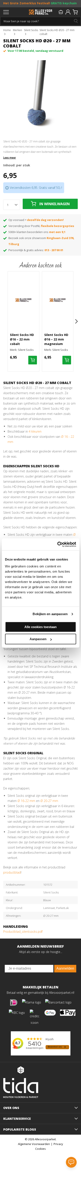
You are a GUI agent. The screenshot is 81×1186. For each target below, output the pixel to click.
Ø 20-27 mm (49, 801)
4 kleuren (35, 431)
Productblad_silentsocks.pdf (23, 931)
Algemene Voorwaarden (34, 1144)
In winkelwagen (54, 204)
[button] (76, 321)
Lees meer (9, 157)
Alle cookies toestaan (40, 627)
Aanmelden (65, 968)
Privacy (58, 1144)
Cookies (40, 1149)
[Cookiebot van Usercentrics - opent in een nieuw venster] (57, 544)
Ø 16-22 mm (26, 801)
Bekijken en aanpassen (50, 614)
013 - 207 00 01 (53, 250)
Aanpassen (38, 639)
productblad (12, 872)
